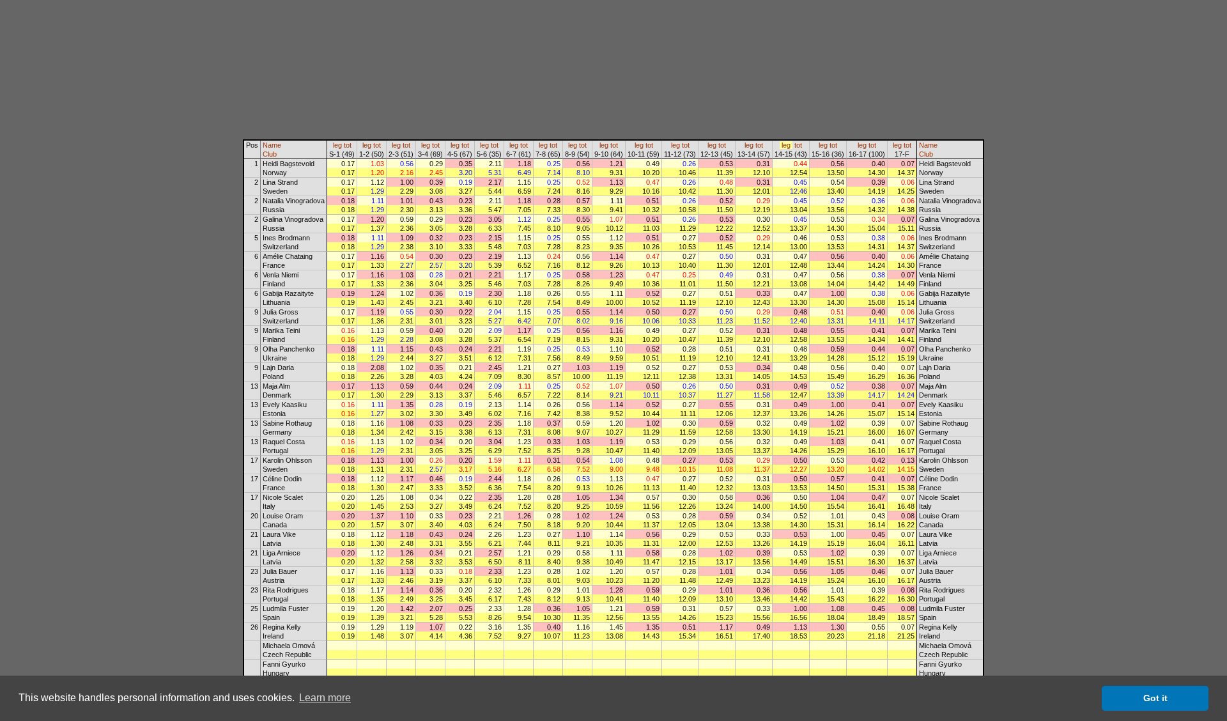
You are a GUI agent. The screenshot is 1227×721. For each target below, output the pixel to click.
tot (347, 145)
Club (270, 154)
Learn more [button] (325, 697)
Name (272, 145)
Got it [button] (1155, 698)
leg (337, 145)
